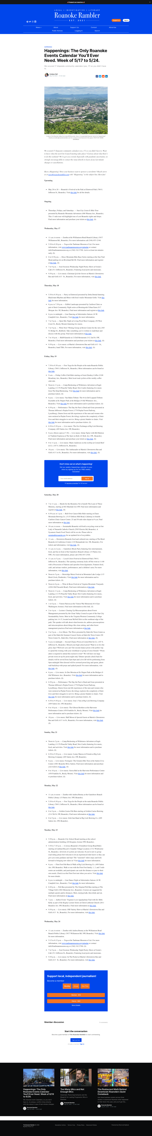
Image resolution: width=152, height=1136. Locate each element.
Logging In (79, 31)
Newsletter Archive (60, 1125)
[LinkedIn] (35, 22)
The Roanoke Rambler (29, 1125)
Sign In (126, 20)
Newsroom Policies (91, 1125)
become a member (72, 483)
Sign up (87, 478)
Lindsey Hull (53, 74)
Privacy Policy (80, 1125)
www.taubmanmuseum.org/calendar (75, 247)
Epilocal (127, 1125)
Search (97, 31)
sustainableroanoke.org (57, 535)
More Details (76, 1005)
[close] (149, 2)
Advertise (112, 27)
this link (74, 192)
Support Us (74, 27)
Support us (116, 20)
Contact (94, 27)
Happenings (48, 47)
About (56, 27)
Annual (76, 986)
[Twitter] (30, 22)
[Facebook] (27, 21)
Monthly (67, 986)
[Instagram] (33, 22)
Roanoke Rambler (32, 1107)
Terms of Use (71, 1125)
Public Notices (57, 31)
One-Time (85, 986)
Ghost (120, 1125)
